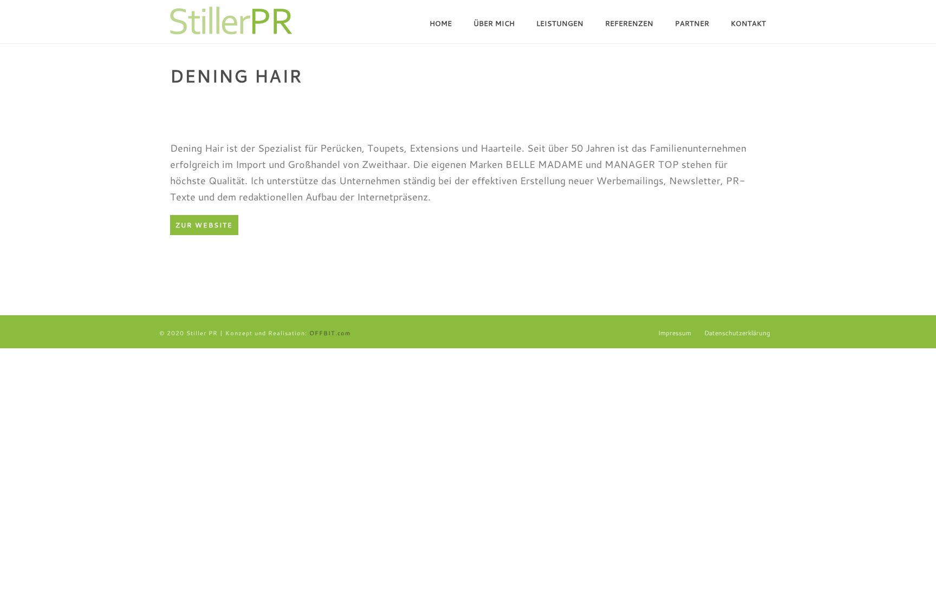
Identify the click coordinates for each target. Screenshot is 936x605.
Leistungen (559, 23)
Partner (692, 23)
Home (441, 23)
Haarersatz (686, 102)
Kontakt (748, 23)
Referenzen (629, 23)
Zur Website (204, 225)
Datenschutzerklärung (737, 333)
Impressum (674, 333)
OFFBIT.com (329, 333)
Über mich (494, 23)
